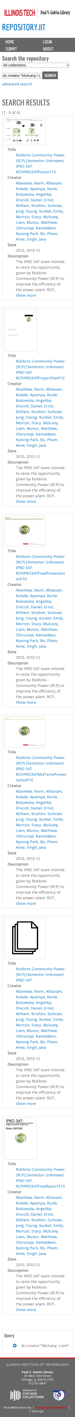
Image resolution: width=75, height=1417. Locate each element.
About (48, 49)
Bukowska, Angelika (33, 194)
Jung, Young (26, 211)
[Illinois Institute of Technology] (37, 1365)
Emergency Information (51, 1407)
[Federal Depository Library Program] (59, 1399)
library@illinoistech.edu (17, 1407)
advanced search (17, 83)
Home (9, 41)
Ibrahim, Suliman (46, 205)
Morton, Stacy (28, 216)
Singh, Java (36, 239)
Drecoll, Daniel (29, 199)
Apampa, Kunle (43, 188)
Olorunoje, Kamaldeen (36, 227)
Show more (26, 295)
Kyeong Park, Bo (30, 233)
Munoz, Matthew (42, 222)
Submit (11, 49)
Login (47, 41)
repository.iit (23, 27)
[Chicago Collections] (27, 1399)
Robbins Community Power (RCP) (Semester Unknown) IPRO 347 (40, 974)
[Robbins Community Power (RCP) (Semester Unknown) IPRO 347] (25, 957)
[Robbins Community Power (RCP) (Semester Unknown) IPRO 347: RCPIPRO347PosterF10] (25, 143)
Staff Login (37, 1411)
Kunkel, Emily (51, 211)
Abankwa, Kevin (30, 183)
